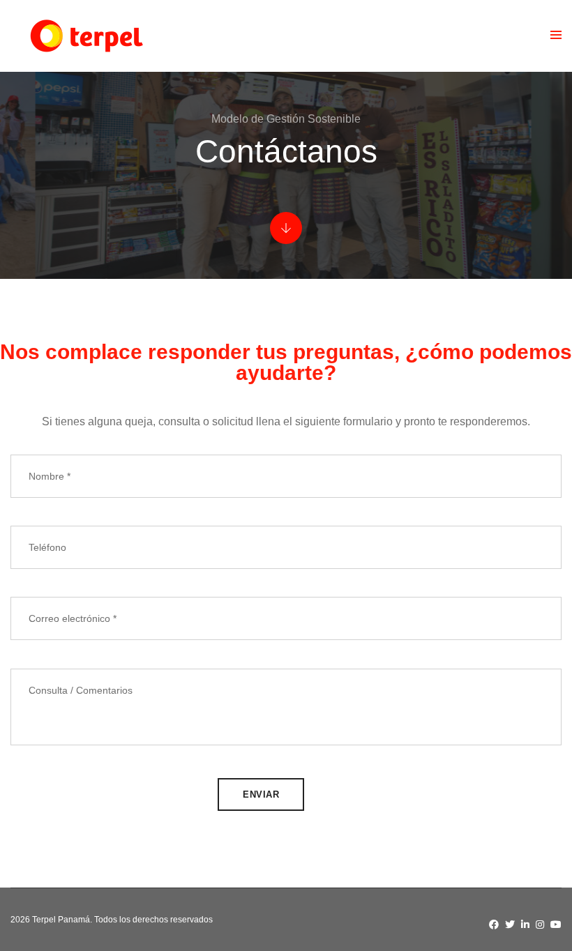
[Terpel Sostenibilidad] (85, 35)
